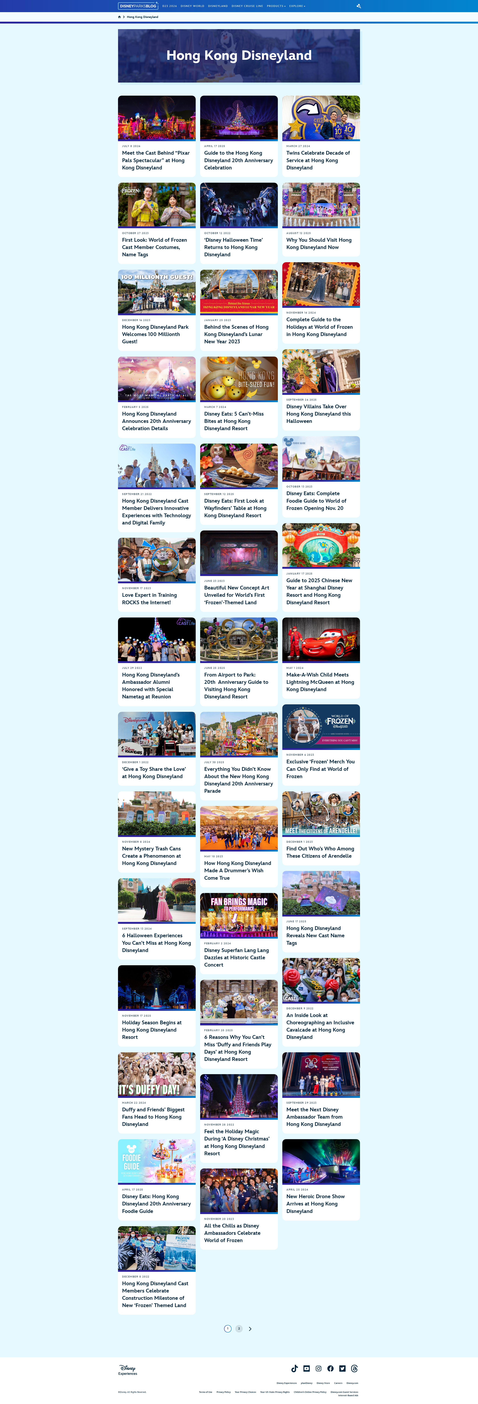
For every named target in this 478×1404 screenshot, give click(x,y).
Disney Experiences (287, 1383)
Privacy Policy (224, 1392)
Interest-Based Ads (348, 1395)
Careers (338, 1383)
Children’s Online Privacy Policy (310, 1392)
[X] (342, 1368)
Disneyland (218, 6)
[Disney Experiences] (128, 1370)
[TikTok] (294, 1368)
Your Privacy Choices (245, 1392)
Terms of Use (205, 1392)
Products (275, 6)
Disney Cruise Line (247, 6)
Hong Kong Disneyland (142, 17)
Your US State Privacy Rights (275, 1392)
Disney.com (352, 1383)
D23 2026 (169, 6)
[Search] (359, 6)
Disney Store (323, 1383)
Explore (296, 6)
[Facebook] (330, 1368)
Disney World (192, 6)
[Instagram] (318, 1368)
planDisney (306, 1383)
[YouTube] (306, 1368)
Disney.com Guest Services (344, 1392)
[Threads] (354, 1368)
